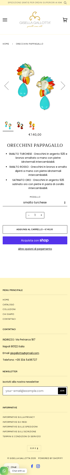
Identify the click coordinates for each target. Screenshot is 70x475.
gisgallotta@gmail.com (24, 353)
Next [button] (60, 85)
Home (6, 44)
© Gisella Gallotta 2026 (21, 458)
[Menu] (5, 20)
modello (35, 197)
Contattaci (9, 319)
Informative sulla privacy (19, 417)
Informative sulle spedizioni (20, 427)
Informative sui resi (15, 422)
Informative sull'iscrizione (19, 432)
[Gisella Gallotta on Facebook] (32, 467)
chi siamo (8, 314)
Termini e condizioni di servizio (22, 436)
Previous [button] (9, 85)
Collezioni (9, 309)
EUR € (33, 448)
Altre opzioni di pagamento (35, 249)
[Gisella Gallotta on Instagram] (38, 467)
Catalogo (8, 305)
